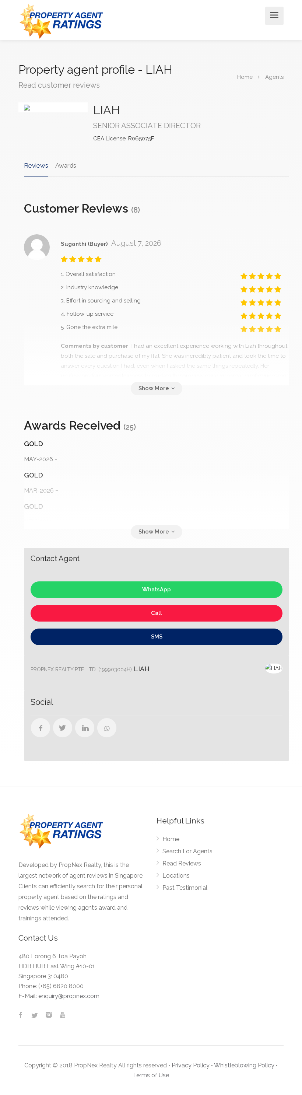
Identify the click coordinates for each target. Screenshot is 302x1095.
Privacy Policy (191, 1065)
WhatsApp (156, 589)
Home (170, 839)
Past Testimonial (184, 887)
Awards (65, 165)
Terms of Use (151, 1075)
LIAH (106, 110)
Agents (274, 76)
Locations (176, 875)
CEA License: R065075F (123, 138)
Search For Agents (187, 851)
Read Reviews (181, 863)
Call (156, 613)
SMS (156, 636)
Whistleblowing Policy (244, 1065)
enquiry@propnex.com (68, 996)
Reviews (36, 165)
